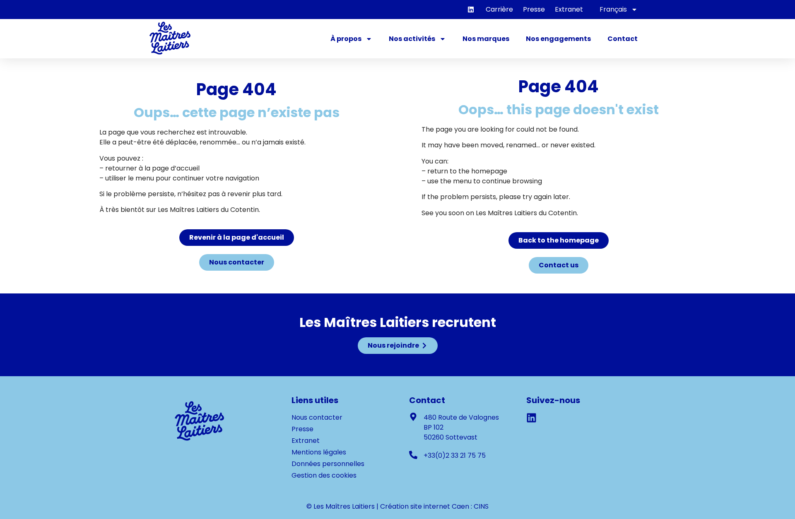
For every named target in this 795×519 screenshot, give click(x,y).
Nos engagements (558, 38)
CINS (481, 506)
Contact (622, 38)
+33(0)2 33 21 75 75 (455, 455)
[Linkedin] (470, 9)
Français (613, 9)
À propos (345, 38)
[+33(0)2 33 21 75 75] (413, 455)
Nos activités (412, 38)
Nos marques (486, 38)
